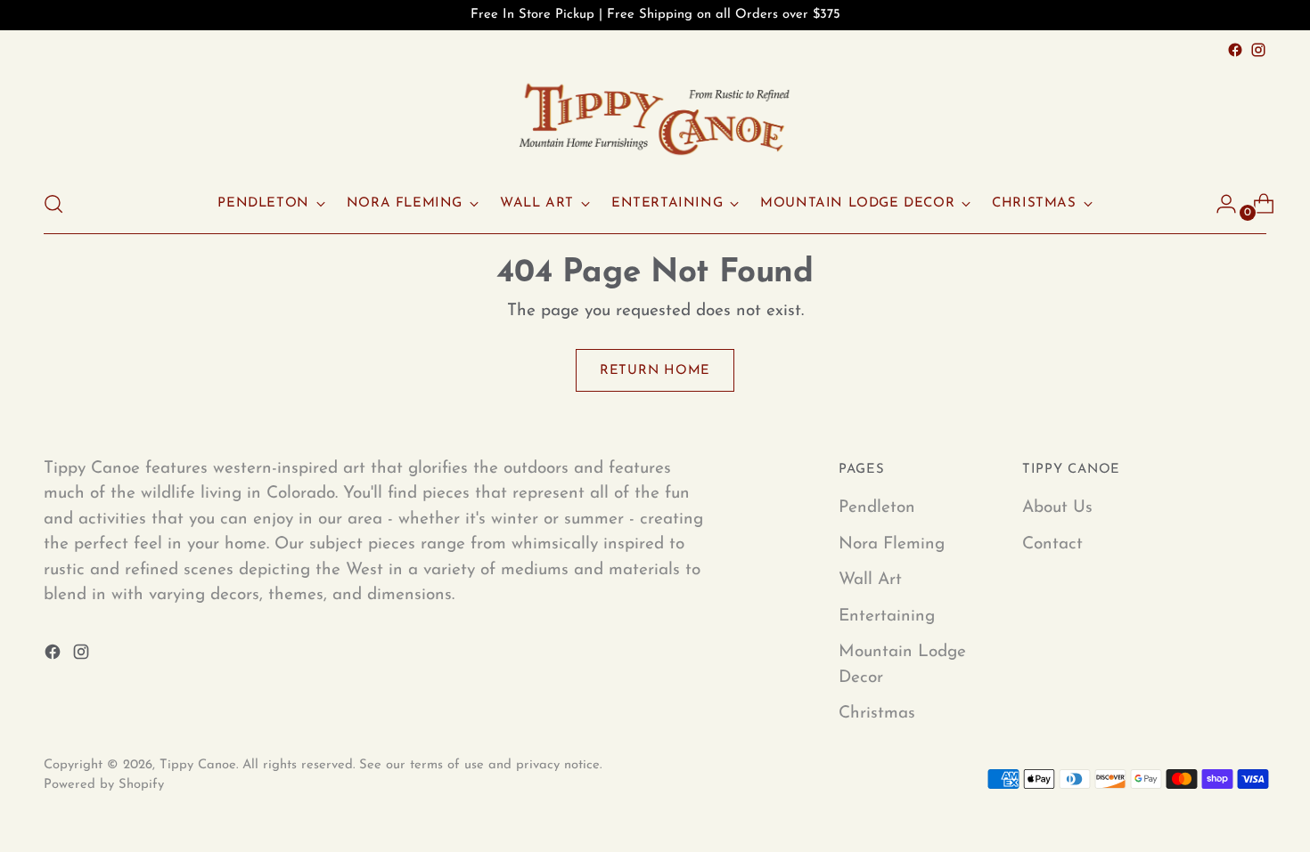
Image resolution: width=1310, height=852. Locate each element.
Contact (1052, 544)
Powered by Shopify (104, 784)
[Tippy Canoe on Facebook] (1235, 50)
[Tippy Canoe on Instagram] (1258, 50)
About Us (1057, 507)
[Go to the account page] (1219, 204)
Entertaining (887, 616)
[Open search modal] (53, 204)
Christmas (877, 713)
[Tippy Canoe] (655, 118)
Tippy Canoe (198, 765)
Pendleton (877, 507)
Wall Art (870, 580)
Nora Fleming (892, 544)
